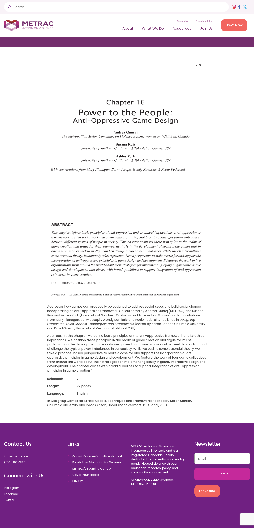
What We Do (153, 28)
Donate (182, 21)
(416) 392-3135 (15, 462)
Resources (182, 28)
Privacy (77, 481)
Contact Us (204, 21)
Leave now (207, 491)
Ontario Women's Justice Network (97, 456)
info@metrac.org (16, 456)
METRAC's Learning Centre (91, 468)
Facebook (11, 494)
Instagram (11, 488)
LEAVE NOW (234, 25)
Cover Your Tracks (85, 475)
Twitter (9, 500)
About (127, 28)
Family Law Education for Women (96, 462)
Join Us (206, 28)
